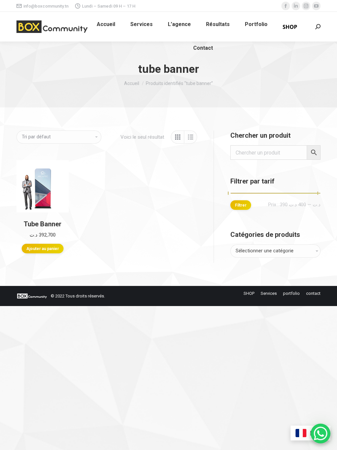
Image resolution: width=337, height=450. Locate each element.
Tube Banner (43, 224)
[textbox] (265, 251)
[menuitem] (106, 24)
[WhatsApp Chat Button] (320, 433)
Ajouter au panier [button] (42, 248)
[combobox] (275, 251)
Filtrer (240, 205)
